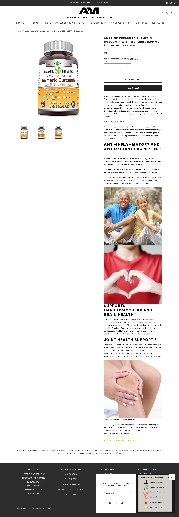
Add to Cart (133, 79)
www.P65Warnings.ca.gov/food (117, 433)
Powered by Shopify (43, 508)
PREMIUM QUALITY (33, 482)
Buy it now (133, 88)
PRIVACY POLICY (33, 486)
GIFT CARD (142, 23)
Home (19, 31)
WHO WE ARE (33, 493)
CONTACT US (71, 474)
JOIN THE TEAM (71, 479)
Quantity (107, 61)
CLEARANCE (157, 23)
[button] (24, 132)
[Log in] (167, 13)
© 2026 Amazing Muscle (25, 508)
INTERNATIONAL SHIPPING (33, 478)
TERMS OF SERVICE (33, 489)
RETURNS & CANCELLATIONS (70, 489)
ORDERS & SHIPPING (71, 484)
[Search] (161, 13)
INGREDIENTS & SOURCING (33, 474)
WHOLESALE (70, 494)
